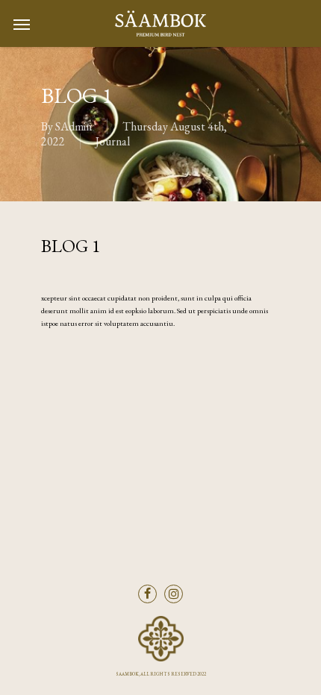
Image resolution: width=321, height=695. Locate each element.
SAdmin (73, 126)
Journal (113, 141)
